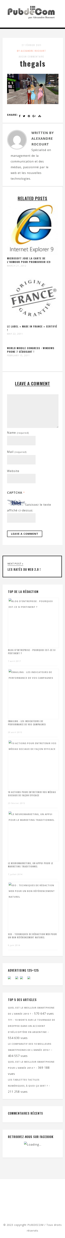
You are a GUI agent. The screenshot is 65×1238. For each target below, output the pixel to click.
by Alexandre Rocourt (31, 50)
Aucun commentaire (31, 56)
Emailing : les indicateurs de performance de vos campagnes (27, 723)
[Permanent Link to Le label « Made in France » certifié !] (32, 322)
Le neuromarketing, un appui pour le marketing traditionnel (30, 865)
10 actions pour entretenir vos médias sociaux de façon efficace (32, 794)
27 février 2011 (31, 45)
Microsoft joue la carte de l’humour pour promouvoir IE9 (29, 260)
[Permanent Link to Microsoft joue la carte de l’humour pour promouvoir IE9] (32, 254)
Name (18, 433)
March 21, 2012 (16, 266)
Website (13, 471)
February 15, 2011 (18, 355)
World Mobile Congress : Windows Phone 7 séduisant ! (30, 349)
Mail (17, 452)
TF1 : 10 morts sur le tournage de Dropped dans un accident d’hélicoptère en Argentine (31, 1026)
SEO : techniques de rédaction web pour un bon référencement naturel (32, 936)
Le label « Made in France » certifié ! (32, 328)
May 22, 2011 (15, 334)
